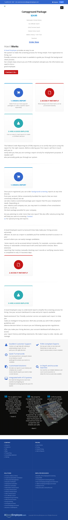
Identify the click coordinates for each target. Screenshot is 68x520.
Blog (6, 451)
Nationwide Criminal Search (12, 487)
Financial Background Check (12, 505)
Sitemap (7, 457)
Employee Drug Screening (11, 497)
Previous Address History (11, 475)
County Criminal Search (11, 489)
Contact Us (10, 72)
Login (61, 2)
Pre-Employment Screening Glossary (45, 479)
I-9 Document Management (11, 479)
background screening (40, 192)
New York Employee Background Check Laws (47, 481)
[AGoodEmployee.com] (11, 6)
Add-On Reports (40, 451)
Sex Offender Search (10, 495)
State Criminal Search (10, 493)
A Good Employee (10, 50)
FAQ (6, 449)
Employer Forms (40, 485)
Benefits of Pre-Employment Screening (45, 475)
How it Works (39, 445)
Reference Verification (10, 485)
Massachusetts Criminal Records (44, 487)
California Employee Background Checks (46, 483)
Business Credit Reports (11, 507)
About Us (7, 445)
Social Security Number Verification (13, 477)
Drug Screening (9, 501)
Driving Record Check (10, 503)
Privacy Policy (8, 453)
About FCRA (39, 477)
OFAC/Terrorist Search (10, 499)
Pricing (38, 447)
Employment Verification (11, 483)
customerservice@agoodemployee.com (28, 2)
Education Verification (10, 481)
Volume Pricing (40, 449)
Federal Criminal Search (11, 491)
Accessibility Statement (11, 455)
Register (56, 2)
